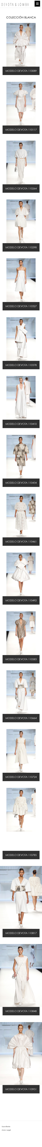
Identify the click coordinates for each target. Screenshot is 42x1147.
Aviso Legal (6, 1130)
